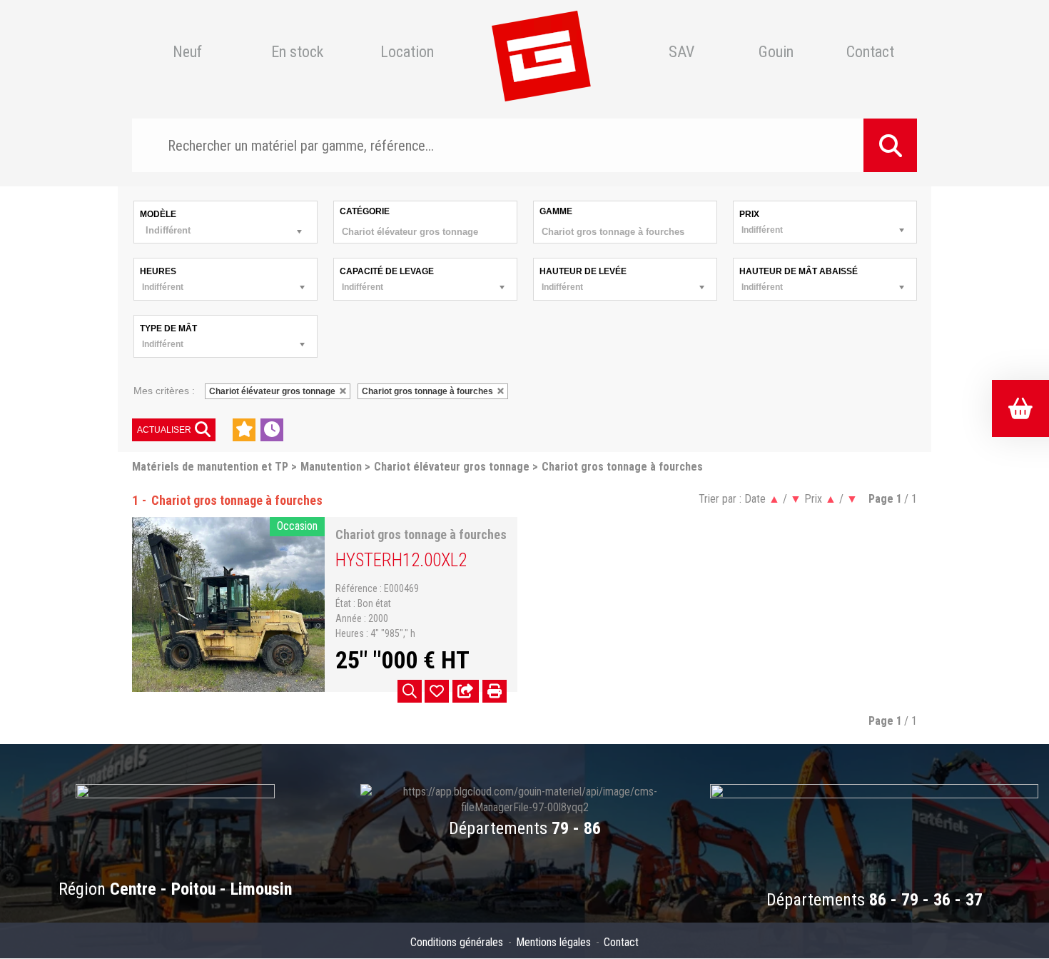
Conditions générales (456, 942)
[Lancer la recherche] (890, 145)
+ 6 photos (409, 691)
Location (407, 52)
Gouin (776, 52)
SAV (681, 52)
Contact (870, 52)
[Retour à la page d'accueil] (541, 52)
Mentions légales (553, 942)
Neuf (187, 52)
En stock (297, 52)
